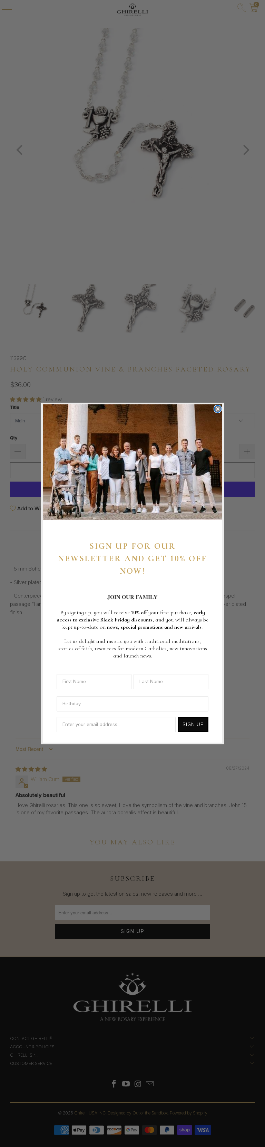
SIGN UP (193, 724)
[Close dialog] (217, 408)
